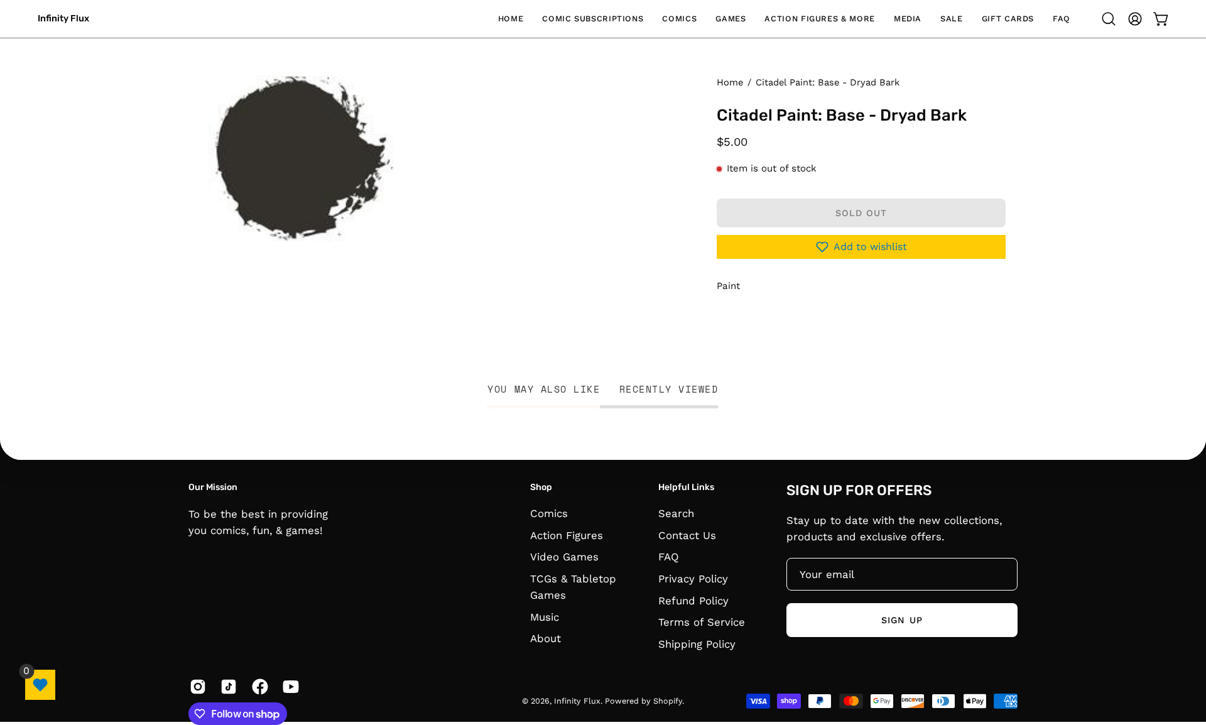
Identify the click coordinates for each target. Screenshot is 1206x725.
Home (730, 82)
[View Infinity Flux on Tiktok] (226, 686)
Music (544, 617)
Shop (541, 487)
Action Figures (566, 535)
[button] (593, 19)
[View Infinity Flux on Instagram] (195, 686)
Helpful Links (686, 487)
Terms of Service (701, 622)
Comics (549, 513)
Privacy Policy (693, 578)
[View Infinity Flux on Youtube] (288, 686)
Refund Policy (693, 600)
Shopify (667, 701)
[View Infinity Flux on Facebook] (258, 686)
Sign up (902, 619)
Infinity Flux (63, 18)
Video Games (564, 557)
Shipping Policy (697, 644)
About (545, 639)
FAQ (668, 557)
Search (676, 513)
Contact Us (687, 535)
